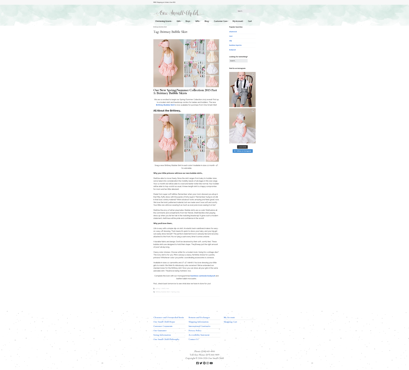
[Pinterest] (204, 363)
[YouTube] (211, 363)
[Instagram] (207, 363)
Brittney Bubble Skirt (165, 105)
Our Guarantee (160, 330)
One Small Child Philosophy (166, 339)
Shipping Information (199, 322)
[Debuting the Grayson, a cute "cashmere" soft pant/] (242, 89)
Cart (250, 21)
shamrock (233, 32)
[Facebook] (197, 363)
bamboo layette (235, 45)
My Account (238, 21)
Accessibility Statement (199, 335)
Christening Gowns (163, 21)
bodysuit (232, 50)
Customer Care (221, 21)
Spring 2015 (175, 292)
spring (157, 288)
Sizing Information (162, 335)
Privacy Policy (195, 330)
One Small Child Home (164, 322)
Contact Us (193, 339)
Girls (179, 21)
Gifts (197, 21)
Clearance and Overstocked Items (168, 317)
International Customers (199, 326)
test (231, 36)
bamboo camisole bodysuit (203, 276)
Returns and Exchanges (199, 317)
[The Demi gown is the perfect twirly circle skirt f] (242, 125)
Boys (188, 21)
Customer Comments (162, 326)
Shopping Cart (230, 322)
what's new (165, 288)
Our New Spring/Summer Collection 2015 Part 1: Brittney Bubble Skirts (185, 91)
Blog (207, 21)
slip (230, 41)
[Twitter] (200, 363)
